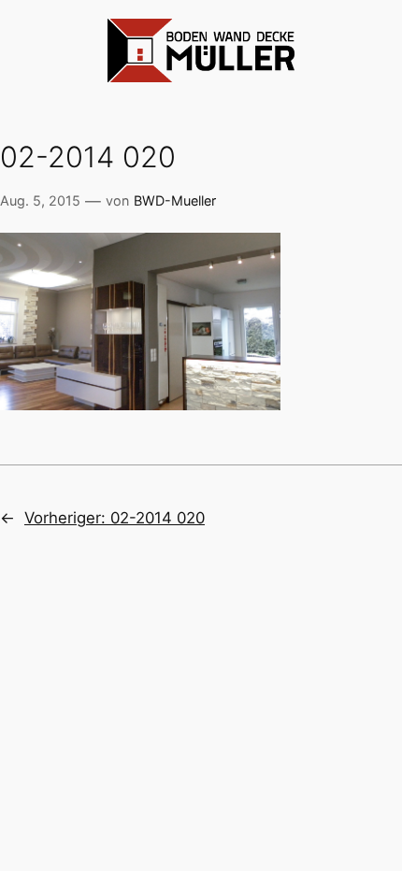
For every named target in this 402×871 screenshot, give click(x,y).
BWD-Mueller (175, 200)
